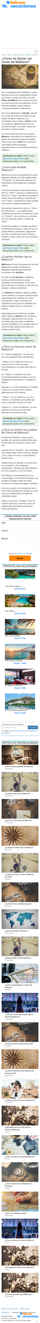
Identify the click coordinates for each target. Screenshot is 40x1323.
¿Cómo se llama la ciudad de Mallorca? (20, 1156)
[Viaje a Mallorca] (20, 600)
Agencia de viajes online (10, 1309)
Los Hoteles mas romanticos (14, 685)
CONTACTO (6, 1312)
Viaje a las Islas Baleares (13, 636)
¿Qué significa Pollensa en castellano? (19, 1267)
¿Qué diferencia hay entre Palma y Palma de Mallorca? (18, 1128)
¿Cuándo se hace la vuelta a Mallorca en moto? (19, 875)
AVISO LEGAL (25, 1309)
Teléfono (4, 531)
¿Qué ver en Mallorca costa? (16, 1213)
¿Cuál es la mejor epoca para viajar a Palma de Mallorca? (19, 1015)
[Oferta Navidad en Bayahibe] (20, 655)
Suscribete (32, 727)
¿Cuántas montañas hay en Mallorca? (19, 847)
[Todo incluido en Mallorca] (20, 574)
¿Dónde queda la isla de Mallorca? (18, 958)
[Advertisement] (20, 29)
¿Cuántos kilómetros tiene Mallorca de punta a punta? (19, 1071)
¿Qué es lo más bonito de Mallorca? (18, 820)
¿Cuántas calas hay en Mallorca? (17, 793)
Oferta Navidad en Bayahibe (13, 661)
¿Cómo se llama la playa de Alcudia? (19, 1043)
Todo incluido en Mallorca (13, 586)
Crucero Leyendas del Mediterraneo (16, 710)
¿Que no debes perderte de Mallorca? (19, 766)
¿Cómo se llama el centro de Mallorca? (19, 1240)
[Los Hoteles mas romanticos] (20, 678)
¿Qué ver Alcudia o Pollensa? (16, 931)
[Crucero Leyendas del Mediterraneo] (20, 704)
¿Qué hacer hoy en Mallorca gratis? (18, 904)
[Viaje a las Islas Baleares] (20, 627)
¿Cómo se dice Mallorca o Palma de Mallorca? (18, 986)
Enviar (20, 558)
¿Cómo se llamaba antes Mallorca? (18, 1294)
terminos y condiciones (19, 731)
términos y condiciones (24, 553)
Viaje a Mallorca (10, 611)
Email (4, 523)
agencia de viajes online (13, 158)
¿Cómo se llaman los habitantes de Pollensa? (18, 1184)
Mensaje (4, 538)
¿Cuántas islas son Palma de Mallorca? (20, 1100)
